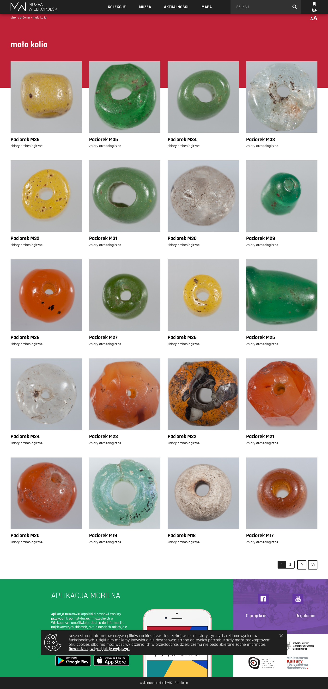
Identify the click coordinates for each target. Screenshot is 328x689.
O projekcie (256, 616)
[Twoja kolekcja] (314, 3)
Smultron (181, 683)
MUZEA (145, 7)
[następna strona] (302, 565)
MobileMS (165, 683)
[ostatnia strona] (312, 565)
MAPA (206, 7)
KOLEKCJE (117, 7)
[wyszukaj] (295, 7)
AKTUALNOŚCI (176, 7)
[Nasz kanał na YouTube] (297, 599)
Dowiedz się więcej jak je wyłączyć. (99, 648)
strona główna (20, 17)
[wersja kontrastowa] (313, 10)
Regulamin (305, 616)
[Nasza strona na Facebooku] (263, 599)
